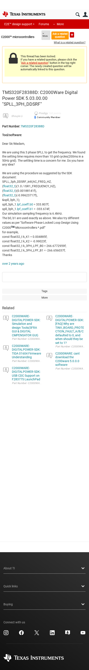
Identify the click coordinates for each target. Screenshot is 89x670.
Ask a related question (60, 35)
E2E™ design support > (19, 24)
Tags (44, 291)
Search (77, 14)
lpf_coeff (23, 204)
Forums (44, 24)
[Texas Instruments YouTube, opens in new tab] (83, 634)
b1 (31, 209)
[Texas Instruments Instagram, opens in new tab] (6, 634)
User (85, 14)
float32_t (9, 186)
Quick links (10, 586)
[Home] (23, 14)
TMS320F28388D (32, 126)
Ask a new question (72, 35)
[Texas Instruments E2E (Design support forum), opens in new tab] (67, 634)
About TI (9, 568)
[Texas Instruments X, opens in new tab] (36, 634)
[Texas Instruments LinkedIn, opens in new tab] (52, 634)
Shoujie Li (16, 116)
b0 (31, 204)
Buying (8, 604)
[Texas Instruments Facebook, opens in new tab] (21, 634)
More (60, 24)
